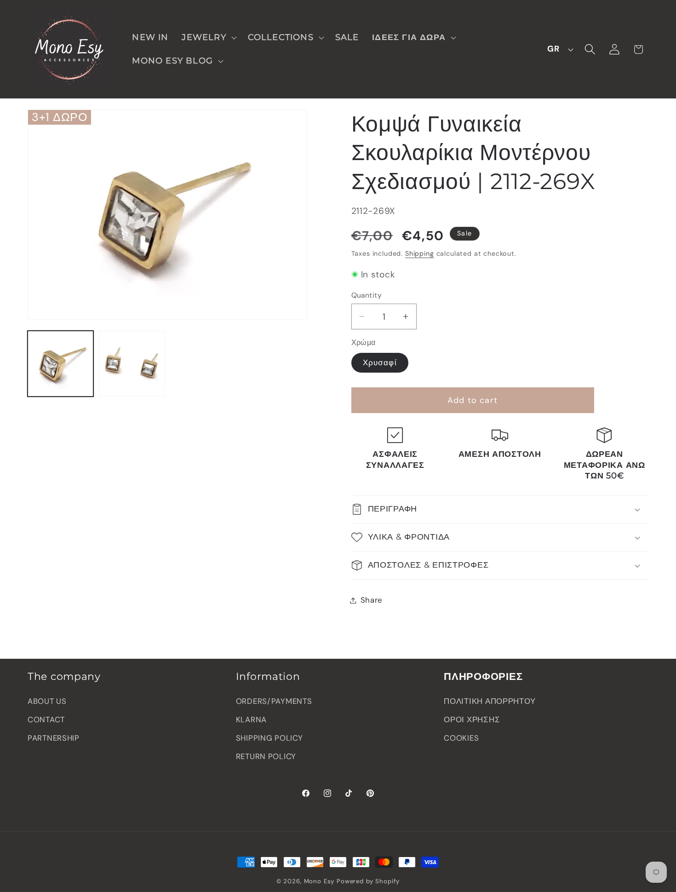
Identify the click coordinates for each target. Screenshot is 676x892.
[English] (558, 49)
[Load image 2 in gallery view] (132, 364)
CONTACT (46, 719)
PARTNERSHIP (54, 738)
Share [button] (372, 600)
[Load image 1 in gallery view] (60, 364)
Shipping (419, 253)
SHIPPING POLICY (269, 738)
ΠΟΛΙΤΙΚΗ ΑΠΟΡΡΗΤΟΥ (489, 701)
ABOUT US (47, 701)
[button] (208, 37)
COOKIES (461, 738)
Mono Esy (319, 881)
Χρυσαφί (380, 362)
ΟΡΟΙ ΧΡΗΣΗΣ (472, 719)
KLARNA (251, 719)
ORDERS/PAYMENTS (274, 701)
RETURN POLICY (266, 756)
